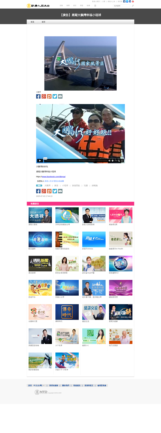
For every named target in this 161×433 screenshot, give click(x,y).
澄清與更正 (89, 385)
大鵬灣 (47, 185)
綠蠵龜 (95, 185)
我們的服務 (53, 385)
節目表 (120, 1)
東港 (56, 185)
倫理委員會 (101, 385)
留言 (43, 22)
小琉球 (65, 185)
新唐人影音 (96, 1)
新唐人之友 (111, 1)
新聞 (68, 5)
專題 (81, 5)
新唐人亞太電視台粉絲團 (54, 181)
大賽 (103, 1)
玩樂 (86, 185)
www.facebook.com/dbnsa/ (53, 177)
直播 (61, 5)
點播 (88, 5)
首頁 (32, 22)
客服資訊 (76, 385)
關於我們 (65, 385)
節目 (74, 5)
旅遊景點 (76, 185)
